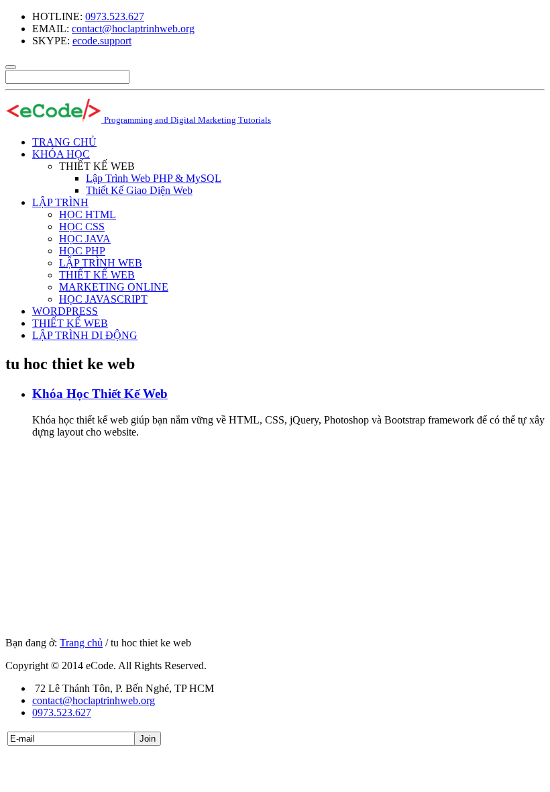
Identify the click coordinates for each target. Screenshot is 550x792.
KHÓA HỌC (61, 154)
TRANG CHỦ (64, 142)
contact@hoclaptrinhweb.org (133, 28)
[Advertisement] (275, 543)
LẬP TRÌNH (60, 202)
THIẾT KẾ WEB (97, 275)
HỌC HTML (87, 214)
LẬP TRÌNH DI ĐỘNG (85, 335)
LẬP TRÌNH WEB (100, 262)
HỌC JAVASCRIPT (103, 299)
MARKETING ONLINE (113, 287)
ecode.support (101, 40)
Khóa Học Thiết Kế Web (100, 394)
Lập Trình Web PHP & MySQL (153, 178)
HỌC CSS (82, 226)
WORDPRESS (65, 311)
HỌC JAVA (85, 238)
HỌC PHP (82, 250)
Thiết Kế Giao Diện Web (139, 190)
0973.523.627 (114, 16)
